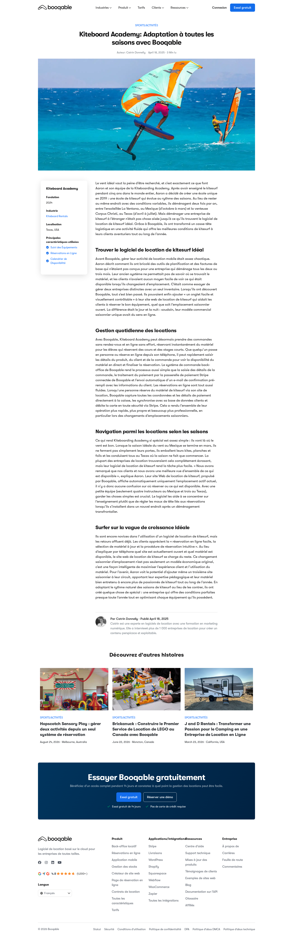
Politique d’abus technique (239, 929)
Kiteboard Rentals (57, 216)
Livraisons (155, 853)
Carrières (228, 853)
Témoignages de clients (201, 871)
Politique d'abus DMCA (206, 929)
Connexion (219, 7)
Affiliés (189, 905)
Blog (188, 885)
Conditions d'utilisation (132, 929)
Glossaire (191, 898)
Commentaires (232, 866)
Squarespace (157, 873)
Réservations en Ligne (64, 253)
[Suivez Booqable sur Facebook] (39, 862)
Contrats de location (126, 891)
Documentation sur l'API (201, 891)
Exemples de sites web (200, 878)
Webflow (154, 880)
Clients (157, 7)
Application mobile (124, 860)
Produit (123, 7)
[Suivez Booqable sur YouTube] (60, 862)
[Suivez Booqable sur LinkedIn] (52, 862)
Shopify (154, 866)
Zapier (153, 893)
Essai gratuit (242, 7)
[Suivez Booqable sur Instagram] (46, 862)
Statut (97, 929)
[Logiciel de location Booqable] (55, 7)
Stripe (152, 846)
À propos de (230, 846)
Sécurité (109, 929)
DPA (186, 929)
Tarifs (141, 7)
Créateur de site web (126, 873)
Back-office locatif (124, 846)
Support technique (197, 853)
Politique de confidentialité (165, 929)
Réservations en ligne (126, 853)
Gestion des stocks (124, 866)
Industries (103, 7)
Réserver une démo (160, 797)
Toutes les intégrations (164, 900)
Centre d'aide (194, 846)
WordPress (156, 860)
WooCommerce (159, 887)
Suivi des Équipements (64, 247)
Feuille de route (232, 860)
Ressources (178, 7)
